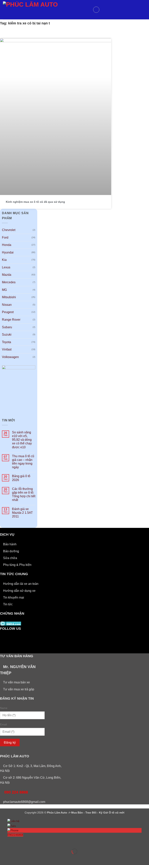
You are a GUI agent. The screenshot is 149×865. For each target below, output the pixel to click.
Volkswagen (10, 357)
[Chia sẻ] (26, 842)
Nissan (7, 304)
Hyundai (8, 252)
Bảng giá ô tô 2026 (21, 477)
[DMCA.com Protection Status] (10, 623)
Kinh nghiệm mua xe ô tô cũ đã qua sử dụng (35, 201)
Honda (6, 245)
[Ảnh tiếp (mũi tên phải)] (15, 858)
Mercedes (9, 282)
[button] (96, 10)
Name (3, 708)
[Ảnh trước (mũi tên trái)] (4, 858)
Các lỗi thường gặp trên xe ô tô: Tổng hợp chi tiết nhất (23, 494)
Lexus (6, 267)
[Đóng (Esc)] (38, 842)
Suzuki (6, 334)
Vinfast (6, 349)
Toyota (6, 342)
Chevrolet (8, 230)
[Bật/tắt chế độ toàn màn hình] (15, 842)
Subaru (7, 327)
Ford (5, 237)
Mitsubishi (9, 297)
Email (3, 724)
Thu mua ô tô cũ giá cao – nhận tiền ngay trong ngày (23, 461)
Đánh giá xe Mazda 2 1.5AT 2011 (22, 512)
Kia (4, 259)
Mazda (6, 274)
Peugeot (8, 312)
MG (4, 289)
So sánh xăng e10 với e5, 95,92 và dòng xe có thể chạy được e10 (22, 440)
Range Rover (11, 319)
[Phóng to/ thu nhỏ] (4, 842)
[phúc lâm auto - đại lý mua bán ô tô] (46, 9)
